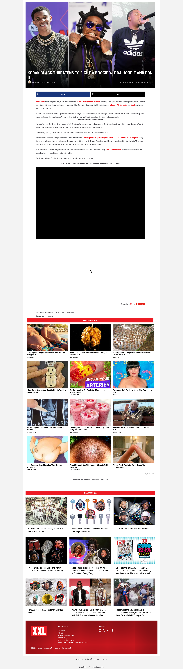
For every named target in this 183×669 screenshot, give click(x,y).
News (46, 316)
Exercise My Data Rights (66, 640)
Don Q (133, 105)
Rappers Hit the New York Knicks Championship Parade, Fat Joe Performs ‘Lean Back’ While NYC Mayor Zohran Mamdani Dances (133, 613)
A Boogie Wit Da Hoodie (118, 105)
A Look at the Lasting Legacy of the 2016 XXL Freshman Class (45, 530)
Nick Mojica (35, 82)
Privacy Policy (62, 637)
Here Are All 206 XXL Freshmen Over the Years (45, 611)
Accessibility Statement (66, 635)
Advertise (61, 633)
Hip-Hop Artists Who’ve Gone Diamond (132, 528)
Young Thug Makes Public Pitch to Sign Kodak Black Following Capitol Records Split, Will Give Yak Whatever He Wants (89, 613)
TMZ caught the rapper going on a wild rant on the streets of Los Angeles (110, 138)
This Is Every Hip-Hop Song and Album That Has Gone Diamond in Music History (45, 569)
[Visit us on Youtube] (109, 630)
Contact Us (61, 631)
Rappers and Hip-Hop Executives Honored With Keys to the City (90, 530)
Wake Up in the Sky (113, 150)
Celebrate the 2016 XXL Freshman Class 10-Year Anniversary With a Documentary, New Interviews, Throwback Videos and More (133, 571)
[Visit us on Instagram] (100, 630)
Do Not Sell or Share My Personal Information (73, 642)
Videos (51, 316)
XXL (131, 304)
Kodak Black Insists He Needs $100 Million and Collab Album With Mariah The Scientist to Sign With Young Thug (90, 571)
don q (63, 312)
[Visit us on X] (105, 630)
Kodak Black (40, 102)
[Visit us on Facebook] (113, 630)
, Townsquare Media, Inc (50, 648)
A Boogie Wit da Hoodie (52, 312)
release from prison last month (88, 102)
